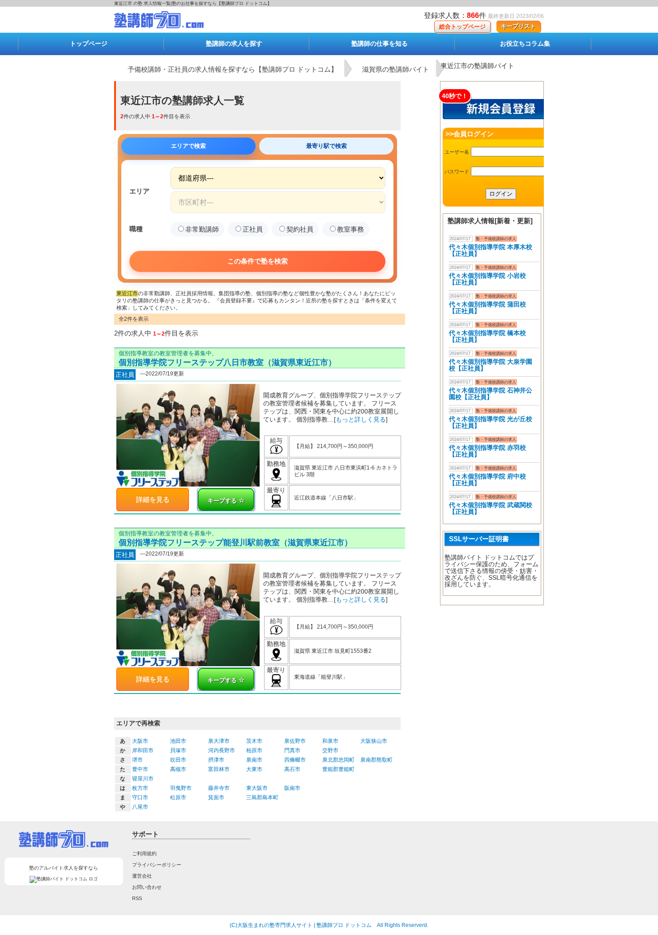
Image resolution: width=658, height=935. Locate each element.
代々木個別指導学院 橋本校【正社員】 (487, 336)
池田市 (178, 741)
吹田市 (178, 760)
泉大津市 (219, 741)
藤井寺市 (219, 788)
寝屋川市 (143, 779)
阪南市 (292, 788)
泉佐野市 (295, 741)
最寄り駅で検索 (326, 145)
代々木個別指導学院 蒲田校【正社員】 (487, 308)
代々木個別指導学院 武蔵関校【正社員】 (490, 508)
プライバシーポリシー (156, 864)
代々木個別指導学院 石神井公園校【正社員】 (490, 394)
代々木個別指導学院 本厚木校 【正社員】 (490, 250)
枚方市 (140, 788)
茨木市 (254, 741)
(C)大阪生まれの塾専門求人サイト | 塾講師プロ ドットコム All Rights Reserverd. (329, 925)
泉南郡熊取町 (376, 760)
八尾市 (140, 807)
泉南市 (254, 760)
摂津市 (216, 760)
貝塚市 (178, 750)
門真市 (292, 750)
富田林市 (219, 769)
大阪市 (140, 741)
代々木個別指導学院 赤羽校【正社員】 (487, 451)
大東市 (254, 769)
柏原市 (254, 750)
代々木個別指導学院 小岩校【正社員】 (487, 279)
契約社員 (299, 229)
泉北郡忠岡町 (338, 760)
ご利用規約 (144, 853)
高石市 (292, 769)
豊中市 (140, 769)
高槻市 (178, 769)
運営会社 (142, 876)
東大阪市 (257, 788)
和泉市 (330, 741)
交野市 (330, 750)
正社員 (253, 229)
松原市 (178, 797)
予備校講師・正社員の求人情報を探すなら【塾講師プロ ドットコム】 (233, 69)
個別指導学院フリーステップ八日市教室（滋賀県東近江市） (227, 362)
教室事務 (350, 229)
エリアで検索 (188, 145)
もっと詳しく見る (361, 419)
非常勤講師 (202, 229)
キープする (223, 500)
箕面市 (216, 797)
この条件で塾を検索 (257, 261)
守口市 (140, 797)
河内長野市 (221, 750)
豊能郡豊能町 (338, 769)
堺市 (137, 760)
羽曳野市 (181, 788)
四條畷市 (295, 760)
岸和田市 (143, 750)
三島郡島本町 (262, 797)
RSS (137, 898)
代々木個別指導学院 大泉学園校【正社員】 (490, 365)
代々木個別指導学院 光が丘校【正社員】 (490, 422)
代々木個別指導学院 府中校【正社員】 (487, 480)
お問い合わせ (147, 887)
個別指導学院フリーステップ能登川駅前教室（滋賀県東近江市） (235, 542)
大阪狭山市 (373, 741)
